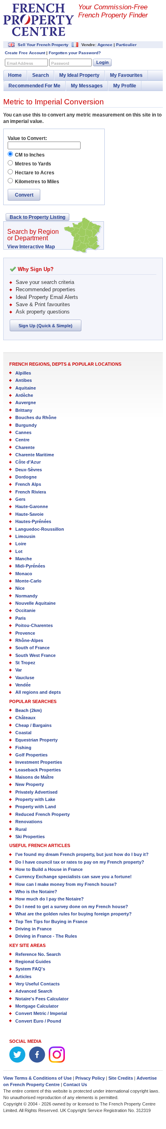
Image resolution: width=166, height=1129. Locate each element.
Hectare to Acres (34, 173)
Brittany (23, 410)
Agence (105, 44)
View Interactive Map (31, 247)
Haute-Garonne (31, 506)
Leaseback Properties (38, 769)
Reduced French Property (42, 814)
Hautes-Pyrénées (33, 521)
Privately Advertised (36, 792)
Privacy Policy (90, 1078)
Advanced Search (33, 991)
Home (15, 75)
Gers (20, 499)
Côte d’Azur (28, 462)
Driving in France (33, 928)
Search (40, 75)
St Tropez (25, 662)
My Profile (124, 86)
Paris (20, 618)
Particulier (126, 44)
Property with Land (35, 806)
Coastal (23, 732)
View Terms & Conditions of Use (37, 1078)
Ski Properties (30, 836)
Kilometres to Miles (37, 181)
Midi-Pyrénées (30, 565)
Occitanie (25, 610)
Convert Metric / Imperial (41, 1013)
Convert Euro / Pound (38, 1021)
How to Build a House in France (49, 869)
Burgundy (26, 425)
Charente (25, 447)
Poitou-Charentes (34, 625)
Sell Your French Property (43, 44)
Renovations (28, 821)
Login (102, 62)
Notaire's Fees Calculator (41, 998)
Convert (24, 195)
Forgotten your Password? (75, 53)
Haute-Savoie (29, 514)
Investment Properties (38, 762)
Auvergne (25, 402)
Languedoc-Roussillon (39, 529)
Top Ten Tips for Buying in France (51, 921)
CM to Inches (30, 155)
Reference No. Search (38, 954)
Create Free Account (25, 53)
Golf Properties (31, 754)
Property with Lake (35, 799)
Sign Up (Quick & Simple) (46, 325)
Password (60, 63)
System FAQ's (30, 968)
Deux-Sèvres (28, 469)
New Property (29, 784)
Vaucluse (24, 677)
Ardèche (24, 395)
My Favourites (126, 75)
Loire (20, 543)
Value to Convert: (27, 138)
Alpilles (23, 373)
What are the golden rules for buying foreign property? (73, 913)
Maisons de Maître (34, 777)
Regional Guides (33, 961)
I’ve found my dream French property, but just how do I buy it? (82, 854)
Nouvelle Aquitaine (35, 603)
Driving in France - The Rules (46, 936)
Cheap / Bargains (33, 725)
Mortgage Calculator (36, 1006)
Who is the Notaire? (36, 891)
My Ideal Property (79, 75)
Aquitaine (25, 388)
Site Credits (120, 1078)
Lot (19, 551)
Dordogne (26, 476)
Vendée (23, 684)
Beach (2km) (28, 710)
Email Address (20, 63)
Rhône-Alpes (29, 640)
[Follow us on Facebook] (37, 1061)
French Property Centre (38, 19)
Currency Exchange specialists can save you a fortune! (73, 876)
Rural (21, 829)
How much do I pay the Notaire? (49, 898)
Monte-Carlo (28, 580)
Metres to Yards (33, 164)
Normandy (26, 595)
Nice (20, 588)
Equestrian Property (36, 739)
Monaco (23, 573)
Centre (22, 439)
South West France (35, 655)
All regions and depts (38, 692)
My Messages (87, 86)
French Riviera (30, 491)
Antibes (23, 380)
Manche (23, 558)
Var (18, 669)
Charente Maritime (34, 454)
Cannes (23, 432)
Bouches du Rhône (35, 417)
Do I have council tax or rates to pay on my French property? (79, 862)
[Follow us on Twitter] (17, 1061)
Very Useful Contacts (37, 983)
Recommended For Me (34, 86)
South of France (32, 647)
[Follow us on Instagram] (57, 1061)
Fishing (23, 747)
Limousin (25, 536)
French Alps (28, 484)
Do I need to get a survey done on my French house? (71, 906)
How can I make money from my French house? (66, 884)
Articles (23, 976)
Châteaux (25, 717)
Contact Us (75, 1084)
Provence (25, 633)
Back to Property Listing (37, 217)
